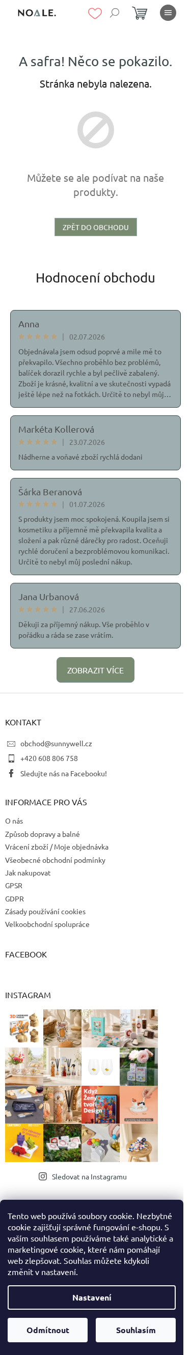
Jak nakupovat (28, 872)
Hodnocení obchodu (95, 278)
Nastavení (92, 1297)
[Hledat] (114, 13)
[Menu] (168, 13)
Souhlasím (136, 1329)
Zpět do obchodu (96, 227)
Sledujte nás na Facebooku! (63, 773)
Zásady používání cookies (45, 911)
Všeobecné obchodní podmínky (55, 859)
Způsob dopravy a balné (42, 833)
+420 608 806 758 (49, 758)
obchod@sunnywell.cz (56, 743)
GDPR (14, 898)
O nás (14, 820)
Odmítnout (47, 1329)
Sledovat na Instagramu (89, 1176)
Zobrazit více (95, 670)
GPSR (13, 885)
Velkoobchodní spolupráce (47, 923)
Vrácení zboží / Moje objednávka (56, 846)
